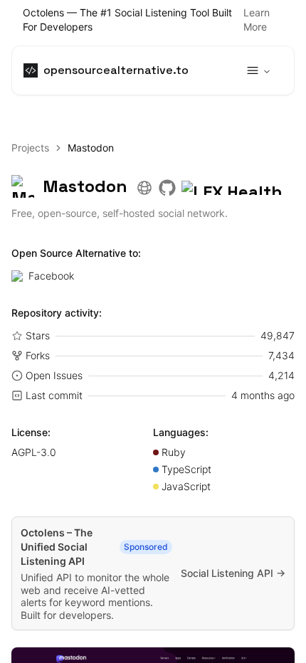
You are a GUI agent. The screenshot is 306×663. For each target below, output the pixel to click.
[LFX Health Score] (238, 186)
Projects (30, 148)
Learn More (256, 19)
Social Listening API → (233, 573)
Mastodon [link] (91, 148)
